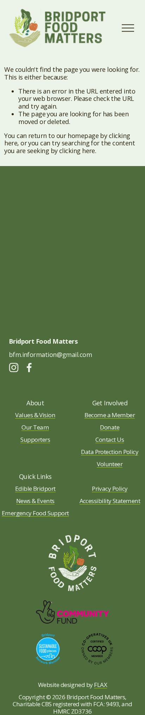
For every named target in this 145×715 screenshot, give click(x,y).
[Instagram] (14, 367)
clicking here (77, 150)
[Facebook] (29, 367)
